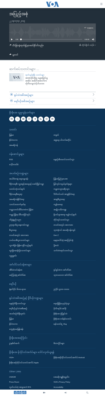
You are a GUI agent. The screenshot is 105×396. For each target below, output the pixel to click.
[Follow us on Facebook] (11, 118)
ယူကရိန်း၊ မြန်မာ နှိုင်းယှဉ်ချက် (21, 245)
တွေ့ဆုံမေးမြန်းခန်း (16, 329)
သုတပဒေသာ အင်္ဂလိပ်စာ (63, 275)
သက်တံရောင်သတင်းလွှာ (63, 251)
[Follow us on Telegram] (35, 118)
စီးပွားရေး (13, 230)
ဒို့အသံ (56, 245)
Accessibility (58, 387)
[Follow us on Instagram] (29, 118)
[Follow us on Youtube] (23, 118)
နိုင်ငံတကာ (13, 140)
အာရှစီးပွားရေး (59, 199)
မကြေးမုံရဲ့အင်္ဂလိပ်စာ (17, 275)
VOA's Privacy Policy (62, 382)
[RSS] (40, 118)
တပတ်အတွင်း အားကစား (19, 235)
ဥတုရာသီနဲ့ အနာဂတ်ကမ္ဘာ (19, 225)
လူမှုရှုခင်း (13, 256)
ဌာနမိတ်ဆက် (14, 343)
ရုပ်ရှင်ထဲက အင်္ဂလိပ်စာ (62, 270)
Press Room (14, 382)
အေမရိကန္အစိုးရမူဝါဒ (61, 377)
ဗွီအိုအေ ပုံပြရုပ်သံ (60, 314)
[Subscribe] (52, 118)
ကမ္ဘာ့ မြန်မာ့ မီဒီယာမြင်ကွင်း (19, 215)
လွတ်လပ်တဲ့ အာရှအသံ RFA (20, 387)
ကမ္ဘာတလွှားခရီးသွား (62, 189)
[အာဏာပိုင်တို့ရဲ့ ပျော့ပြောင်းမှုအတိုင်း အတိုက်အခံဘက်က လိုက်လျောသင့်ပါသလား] (16, 77)
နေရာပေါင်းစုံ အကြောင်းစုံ (63, 240)
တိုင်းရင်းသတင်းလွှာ (61, 220)
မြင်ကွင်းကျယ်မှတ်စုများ (63, 184)
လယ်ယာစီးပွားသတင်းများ (19, 240)
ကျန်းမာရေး (58, 204)
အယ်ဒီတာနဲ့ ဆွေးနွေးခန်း (18, 179)
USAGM (12, 377)
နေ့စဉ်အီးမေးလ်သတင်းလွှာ (64, 159)
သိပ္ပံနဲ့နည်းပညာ (15, 220)
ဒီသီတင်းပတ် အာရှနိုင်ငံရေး (64, 194)
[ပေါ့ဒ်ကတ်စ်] (46, 118)
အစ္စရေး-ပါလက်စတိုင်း (62, 140)
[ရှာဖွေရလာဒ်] (87, 393)
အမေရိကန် (13, 145)
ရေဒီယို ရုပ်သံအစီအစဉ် (18, 308)
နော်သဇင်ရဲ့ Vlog (60, 324)
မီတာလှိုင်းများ (59, 343)
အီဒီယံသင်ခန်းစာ (15, 270)
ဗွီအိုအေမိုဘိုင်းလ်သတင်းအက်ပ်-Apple (24, 363)
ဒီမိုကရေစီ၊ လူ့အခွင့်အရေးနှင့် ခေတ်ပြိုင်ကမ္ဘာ (26, 184)
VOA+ (11, 357)
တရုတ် (56, 135)
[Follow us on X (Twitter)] (17, 118)
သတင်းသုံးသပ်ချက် (17, 189)
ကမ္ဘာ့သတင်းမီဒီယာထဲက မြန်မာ (21, 209)
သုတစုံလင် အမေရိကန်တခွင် (64, 230)
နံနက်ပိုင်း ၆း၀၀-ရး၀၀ (17, 289)
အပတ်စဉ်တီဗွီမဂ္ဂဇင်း (17, 314)
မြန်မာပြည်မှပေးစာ (61, 179)
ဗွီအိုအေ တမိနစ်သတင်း (62, 319)
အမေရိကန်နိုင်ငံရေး (16, 199)
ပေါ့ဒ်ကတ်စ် (13, 164)
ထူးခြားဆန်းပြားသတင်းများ (19, 251)
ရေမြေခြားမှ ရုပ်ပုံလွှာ (62, 303)
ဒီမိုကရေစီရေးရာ (15, 194)
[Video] (44, 393)
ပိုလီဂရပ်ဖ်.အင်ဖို (60, 308)
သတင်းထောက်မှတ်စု (17, 204)
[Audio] (66, 393)
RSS (11, 159)
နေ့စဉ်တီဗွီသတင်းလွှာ (17, 303)
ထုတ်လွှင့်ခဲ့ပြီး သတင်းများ (34, 75)
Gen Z (56, 235)
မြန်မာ (11, 135)
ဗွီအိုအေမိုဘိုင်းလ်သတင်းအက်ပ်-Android (69, 357)
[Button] (13, 55)
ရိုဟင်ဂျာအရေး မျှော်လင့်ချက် (65, 215)
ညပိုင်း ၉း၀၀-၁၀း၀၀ (61, 289)
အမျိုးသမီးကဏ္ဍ (60, 209)
